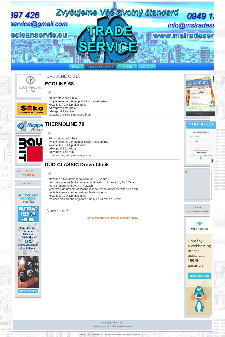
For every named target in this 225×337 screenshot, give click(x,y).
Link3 (123, 322)
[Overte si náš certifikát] (30, 96)
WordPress (92, 334)
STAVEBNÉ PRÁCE (100, 66)
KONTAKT (127, 66)
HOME (76, 66)
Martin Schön (141, 334)
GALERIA (147, 66)
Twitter (114, 322)
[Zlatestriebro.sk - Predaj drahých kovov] (112, 217)
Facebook (104, 322)
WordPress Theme (108, 334)
